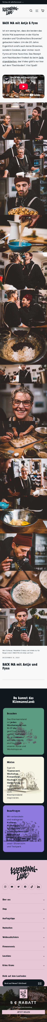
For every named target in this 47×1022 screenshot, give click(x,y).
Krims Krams (8, 966)
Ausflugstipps (9, 919)
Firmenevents (9, 947)
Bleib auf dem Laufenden (14, 976)
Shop (5, 909)
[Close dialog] (45, 988)
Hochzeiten (7, 928)
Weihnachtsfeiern (11, 937)
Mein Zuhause (7, 650)
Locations (7, 956)
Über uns (7, 900)
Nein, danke (23, 1017)
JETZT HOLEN (23, 1012)
